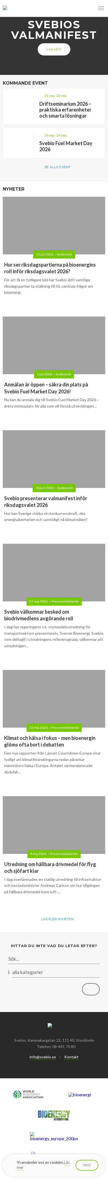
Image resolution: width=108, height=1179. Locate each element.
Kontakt (71, 1056)
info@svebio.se (43, 1056)
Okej (87, 1165)
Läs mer (54, 49)
